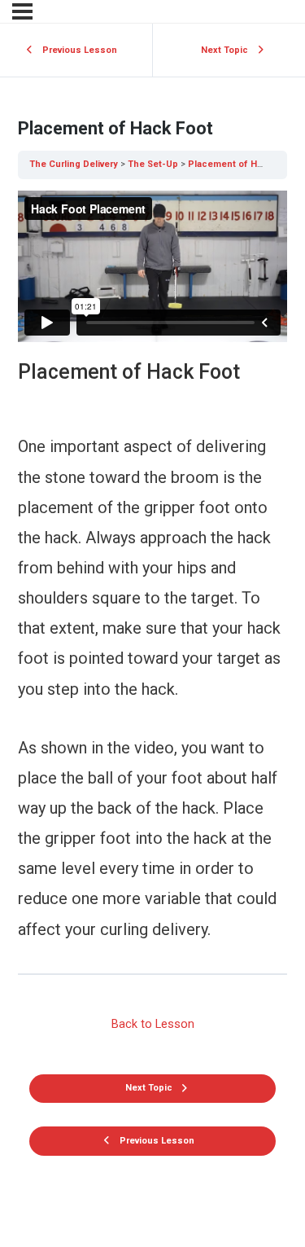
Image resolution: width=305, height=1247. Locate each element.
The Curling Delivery (73, 164)
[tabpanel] (152, 567)
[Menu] (22, 11)
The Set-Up (153, 164)
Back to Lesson (152, 1023)
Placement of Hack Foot (241, 164)
